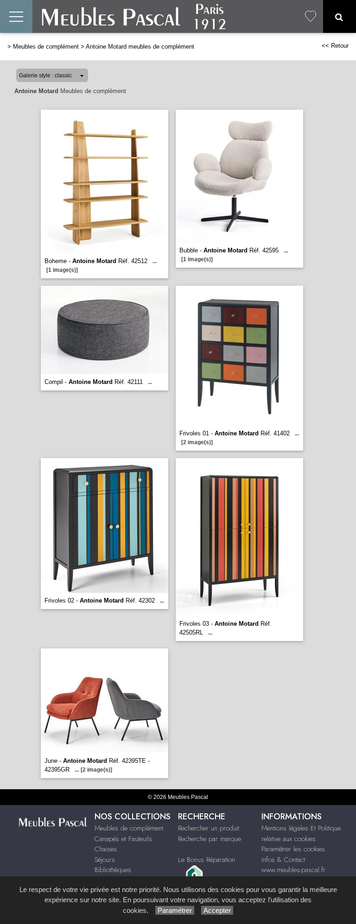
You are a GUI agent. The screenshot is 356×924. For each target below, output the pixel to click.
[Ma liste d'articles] (310, 16)
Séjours (105, 860)
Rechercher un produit (208, 828)
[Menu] (16, 16)
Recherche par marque (209, 839)
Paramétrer (175, 910)
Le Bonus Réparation (206, 860)
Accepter (217, 910)
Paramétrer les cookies (293, 849)
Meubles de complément (46, 46)
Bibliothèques (113, 870)
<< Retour (335, 45)
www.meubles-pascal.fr (293, 870)
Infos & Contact (283, 860)
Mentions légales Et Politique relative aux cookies (301, 833)
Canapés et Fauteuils (123, 839)
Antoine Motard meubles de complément (140, 46)
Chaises (106, 849)
